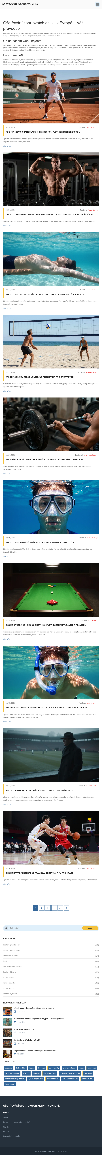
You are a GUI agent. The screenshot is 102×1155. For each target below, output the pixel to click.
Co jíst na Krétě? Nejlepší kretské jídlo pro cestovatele (35, 1051)
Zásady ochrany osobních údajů (16, 1122)
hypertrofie (9, 1084)
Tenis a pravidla (9, 983)
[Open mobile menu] (97, 4)
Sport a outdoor (8, 988)
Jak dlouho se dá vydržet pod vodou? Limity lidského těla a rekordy (46, 294)
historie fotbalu (50, 1073)
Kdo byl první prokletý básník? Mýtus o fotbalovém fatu (39, 790)
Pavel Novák (92, 210)
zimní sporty (54, 1068)
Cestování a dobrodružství (12, 967)
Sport (5, 961)
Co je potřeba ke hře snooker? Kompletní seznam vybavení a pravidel (46, 625)
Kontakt (6, 1131)
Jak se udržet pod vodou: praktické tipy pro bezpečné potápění (39, 1019)
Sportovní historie (9, 972)
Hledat (90, 928)
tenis (82, 1068)
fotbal (31, 1068)
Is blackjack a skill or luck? (24, 1029)
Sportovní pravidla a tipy (11, 945)
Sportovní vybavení (10, 994)
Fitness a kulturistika (10, 956)
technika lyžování (12, 1073)
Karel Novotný (92, 538)
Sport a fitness (8, 977)
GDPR (5, 1126)
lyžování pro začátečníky (70, 1073)
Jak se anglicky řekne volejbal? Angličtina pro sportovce (39, 377)
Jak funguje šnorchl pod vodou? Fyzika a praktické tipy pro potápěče (47, 708)
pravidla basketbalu (70, 1079)
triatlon (26, 1073)
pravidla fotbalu (69, 1068)
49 (66, 908)
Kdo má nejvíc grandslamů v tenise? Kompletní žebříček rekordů (43, 132)
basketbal (88, 1073)
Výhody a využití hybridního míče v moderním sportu (34, 1008)
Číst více (7, 146)
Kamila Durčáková (90, 455)
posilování (92, 1068)
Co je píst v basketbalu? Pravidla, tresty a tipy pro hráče (39, 873)
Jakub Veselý (92, 620)
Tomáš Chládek (91, 786)
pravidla (36, 1073)
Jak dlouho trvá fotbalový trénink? (27, 1040)
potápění (8, 1068)
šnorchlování (87, 1079)
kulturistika (20, 1068)
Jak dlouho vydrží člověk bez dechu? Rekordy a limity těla (40, 542)
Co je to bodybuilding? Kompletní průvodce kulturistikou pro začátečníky (50, 214)
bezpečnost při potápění (14, 1079)
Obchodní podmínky (11, 1136)
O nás (5, 1117)
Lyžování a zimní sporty (11, 950)
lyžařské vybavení (36, 1079)
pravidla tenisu (52, 1079)
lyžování (41, 1068)
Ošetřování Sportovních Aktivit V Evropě (22, 4)
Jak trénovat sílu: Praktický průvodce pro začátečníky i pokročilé (45, 459)
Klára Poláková (91, 372)
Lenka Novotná (91, 127)
